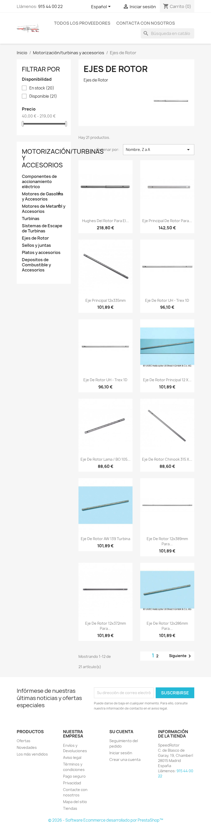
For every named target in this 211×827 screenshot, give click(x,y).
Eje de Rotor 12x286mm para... (167, 626)
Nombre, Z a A (158, 150)
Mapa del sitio (75, 801)
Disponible (43, 96)
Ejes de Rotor (35, 238)
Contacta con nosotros (145, 23)
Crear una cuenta (124, 759)
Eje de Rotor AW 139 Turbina (105, 538)
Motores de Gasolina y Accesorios (42, 196)
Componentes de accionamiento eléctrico (39, 181)
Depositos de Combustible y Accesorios (36, 265)
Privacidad (72, 782)
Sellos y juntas (36, 245)
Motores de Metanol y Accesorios (43, 209)
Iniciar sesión (120, 752)
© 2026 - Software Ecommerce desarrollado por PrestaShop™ (105, 820)
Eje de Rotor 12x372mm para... (105, 626)
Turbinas (30, 218)
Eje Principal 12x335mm (105, 300)
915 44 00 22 (50, 6)
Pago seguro (74, 776)
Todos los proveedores (82, 23)
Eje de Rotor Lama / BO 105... (105, 459)
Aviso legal (72, 757)
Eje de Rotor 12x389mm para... (167, 541)
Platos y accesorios (41, 252)
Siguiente (181, 656)
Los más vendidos (32, 754)
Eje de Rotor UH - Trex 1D (167, 300)
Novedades (27, 747)
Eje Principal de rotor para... (167, 220)
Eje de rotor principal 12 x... (167, 379)
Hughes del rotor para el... (105, 220)
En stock (41, 88)
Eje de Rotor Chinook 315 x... (167, 459)
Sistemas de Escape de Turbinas (42, 228)
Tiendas (70, 808)
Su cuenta (121, 731)
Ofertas (23, 740)
